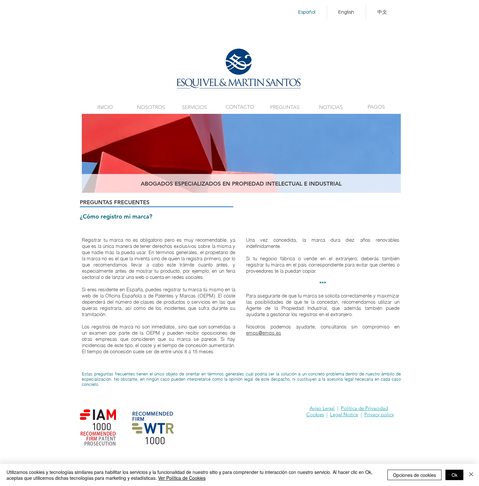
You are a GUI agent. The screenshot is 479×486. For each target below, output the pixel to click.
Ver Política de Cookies (182, 478)
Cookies (315, 414)
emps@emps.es (263, 333)
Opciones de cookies (414, 475)
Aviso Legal (322, 408)
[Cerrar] (471, 475)
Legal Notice (344, 414)
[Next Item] (392, 153)
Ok (454, 475)
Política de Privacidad (364, 408)
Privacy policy (379, 414)
